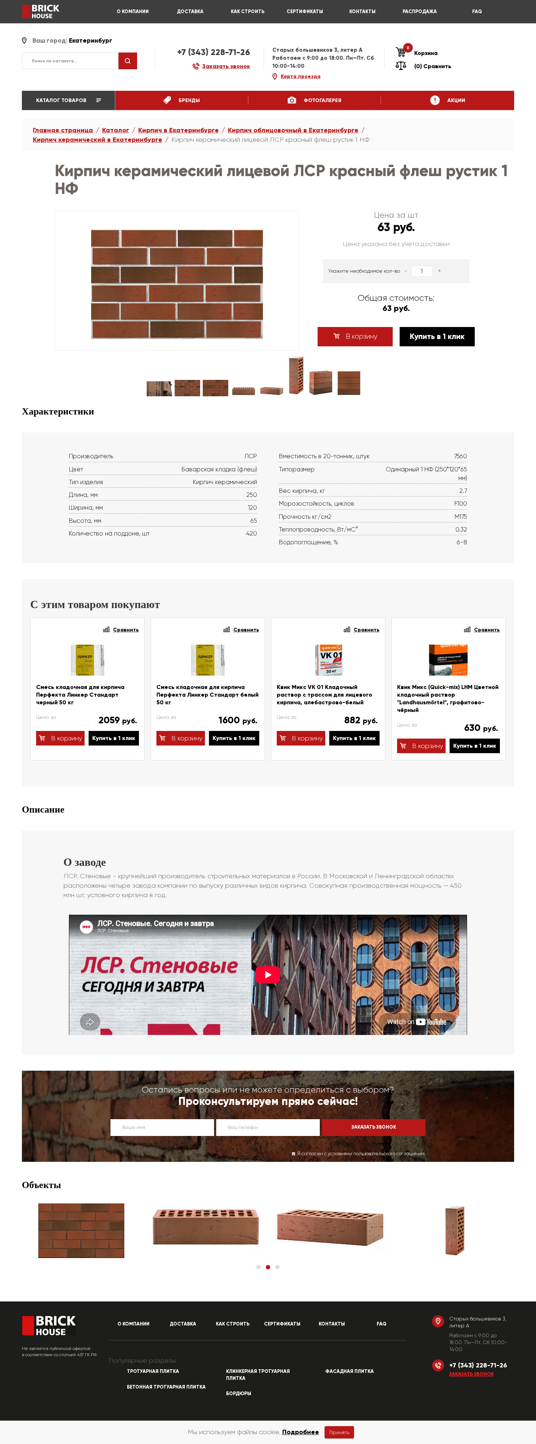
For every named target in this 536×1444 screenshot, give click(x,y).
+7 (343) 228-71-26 (213, 52)
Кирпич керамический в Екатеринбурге (97, 140)
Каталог (115, 130)
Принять (339, 1432)
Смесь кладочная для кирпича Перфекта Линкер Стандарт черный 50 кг (80, 695)
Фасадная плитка (349, 1371)
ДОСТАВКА (190, 12)
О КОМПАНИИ (133, 12)
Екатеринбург (90, 40)
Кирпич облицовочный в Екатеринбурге (293, 130)
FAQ (477, 12)
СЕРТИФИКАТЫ (305, 12)
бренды (188, 100)
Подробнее (300, 1432)
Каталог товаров (62, 100)
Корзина (422, 53)
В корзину (360, 336)
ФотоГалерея (321, 100)
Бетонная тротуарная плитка (166, 1387)
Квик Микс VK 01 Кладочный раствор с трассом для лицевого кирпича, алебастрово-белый (324, 695)
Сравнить (126, 630)
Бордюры (238, 1394)
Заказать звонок (471, 1374)
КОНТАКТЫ (362, 12)
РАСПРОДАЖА (420, 12)
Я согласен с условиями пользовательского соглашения (361, 1153)
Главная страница (63, 130)
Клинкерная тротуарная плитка (258, 1375)
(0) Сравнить (432, 66)
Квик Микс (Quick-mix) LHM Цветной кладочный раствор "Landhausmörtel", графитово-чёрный (447, 698)
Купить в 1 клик (437, 336)
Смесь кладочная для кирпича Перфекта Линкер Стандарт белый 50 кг (207, 695)
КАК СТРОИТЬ (247, 12)
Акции (455, 100)
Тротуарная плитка (153, 1371)
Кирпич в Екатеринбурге (178, 130)
